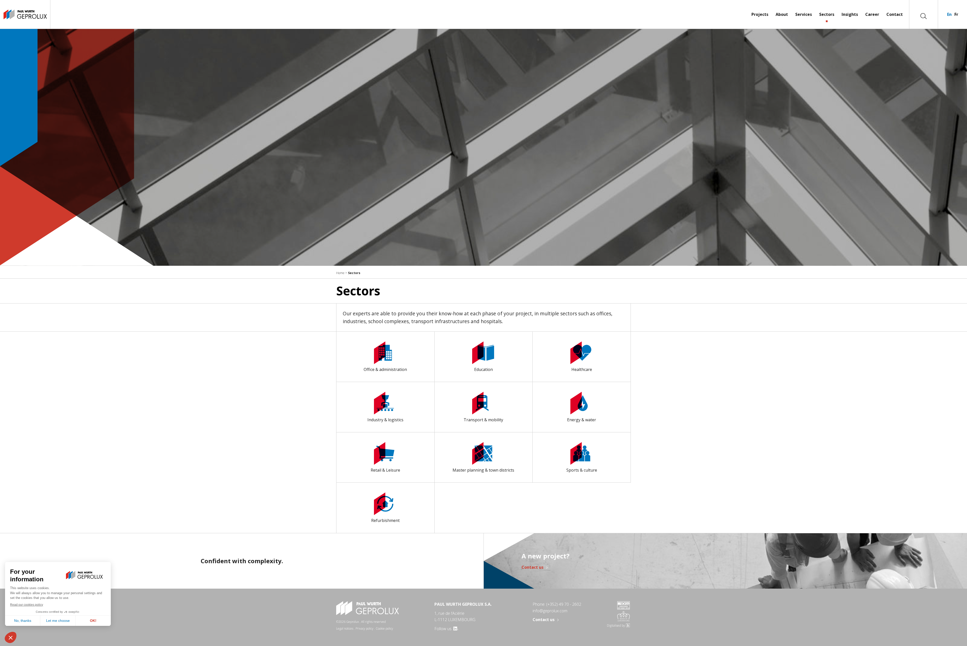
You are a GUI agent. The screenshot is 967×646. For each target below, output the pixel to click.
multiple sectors (558, 313)
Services (803, 14)
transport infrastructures (439, 321)
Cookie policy (384, 628)
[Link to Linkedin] (455, 628)
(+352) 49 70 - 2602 (563, 604)
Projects (759, 14)
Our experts (356, 313)
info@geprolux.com (550, 611)
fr (956, 14)
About (782, 14)
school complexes (388, 321)
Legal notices (344, 628)
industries (354, 321)
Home (340, 273)
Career (872, 14)
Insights (850, 14)
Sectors (826, 14)
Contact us (532, 567)
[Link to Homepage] (25, 14)
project (523, 313)
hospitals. (491, 321)
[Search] (923, 15)
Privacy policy (364, 628)
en (949, 14)
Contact (894, 14)
